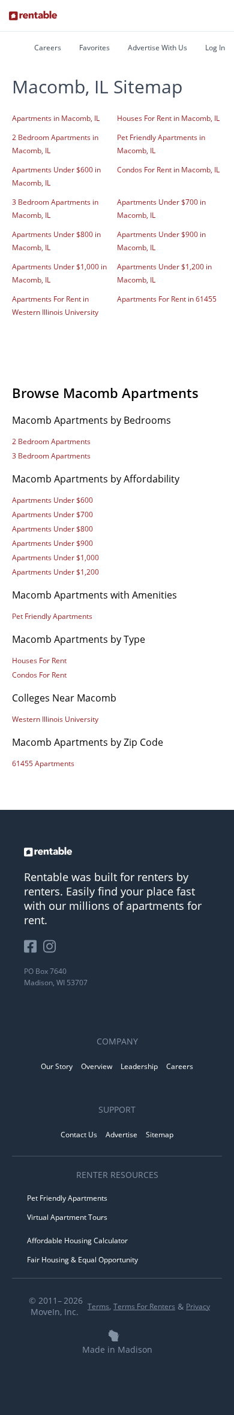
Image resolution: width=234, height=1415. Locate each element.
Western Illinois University (55, 719)
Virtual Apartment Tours (67, 1217)
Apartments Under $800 (52, 529)
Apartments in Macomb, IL (56, 118)
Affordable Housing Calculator (77, 1240)
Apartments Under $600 (52, 500)
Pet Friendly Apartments (52, 616)
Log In (215, 47)
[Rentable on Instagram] (52, 951)
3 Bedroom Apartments (51, 456)
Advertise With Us (157, 47)
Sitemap (159, 1134)
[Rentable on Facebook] (33, 951)
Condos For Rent (39, 675)
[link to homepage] (117, 852)
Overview (96, 1066)
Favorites (94, 47)
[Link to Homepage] (33, 16)
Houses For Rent (39, 660)
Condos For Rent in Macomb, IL (168, 170)
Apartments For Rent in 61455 (167, 299)
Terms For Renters (144, 1306)
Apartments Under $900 (52, 543)
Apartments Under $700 (52, 514)
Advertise (121, 1134)
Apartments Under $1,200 (55, 572)
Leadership (139, 1066)
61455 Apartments (43, 763)
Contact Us (79, 1134)
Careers (47, 47)
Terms (98, 1306)
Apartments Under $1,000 (55, 557)
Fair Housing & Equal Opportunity (82, 1260)
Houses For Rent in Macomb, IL (168, 118)
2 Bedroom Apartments (51, 441)
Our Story (57, 1066)
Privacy (198, 1306)
